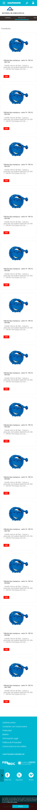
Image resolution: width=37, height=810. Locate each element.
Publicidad (7, 730)
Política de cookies (12, 802)
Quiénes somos (9, 722)
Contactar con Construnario (14, 726)
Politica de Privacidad (11, 742)
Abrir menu (4, 3)
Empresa (8, 17)
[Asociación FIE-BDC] (8, 763)
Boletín (5, 734)
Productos (22, 17)
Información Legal (10, 738)
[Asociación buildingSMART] (26, 763)
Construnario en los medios (14, 746)
